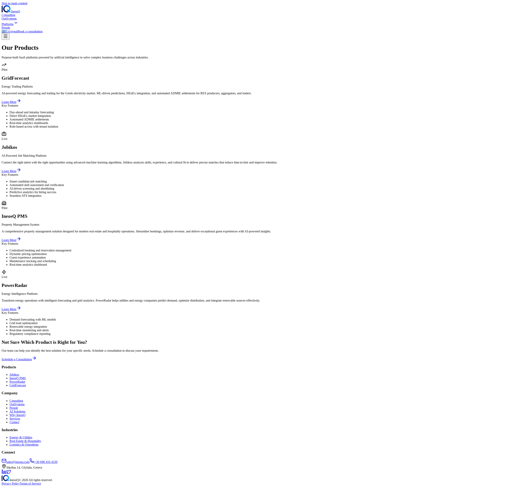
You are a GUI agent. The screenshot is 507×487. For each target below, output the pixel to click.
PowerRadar (17, 381)
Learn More (9, 102)
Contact (14, 422)
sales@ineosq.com (18, 462)
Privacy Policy (11, 483)
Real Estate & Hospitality (25, 441)
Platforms (7, 24)
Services (15, 418)
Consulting (8, 15)
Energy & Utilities (21, 437)
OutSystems (9, 18)
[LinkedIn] (4, 473)
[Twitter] (8, 473)
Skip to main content (14, 3)
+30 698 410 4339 (45, 462)
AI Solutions (17, 411)
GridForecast (18, 385)
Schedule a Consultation (17, 359)
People (6, 27)
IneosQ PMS (18, 378)
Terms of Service (30, 483)
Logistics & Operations (24, 444)
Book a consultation (30, 31)
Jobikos (14, 374)
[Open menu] (6, 36)
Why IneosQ (18, 415)
